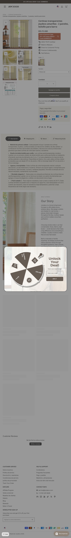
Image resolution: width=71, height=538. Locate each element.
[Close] (65, 249)
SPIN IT (55, 279)
